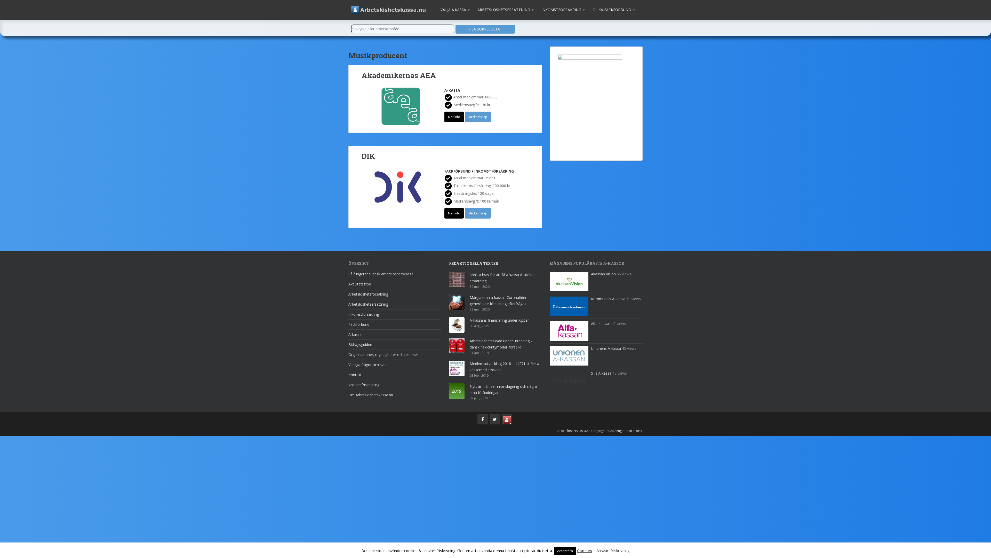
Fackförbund (457, 171)
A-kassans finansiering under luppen (500, 320)
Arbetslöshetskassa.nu (573, 431)
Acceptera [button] (565, 550)
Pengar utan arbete (628, 431)
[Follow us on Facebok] (482, 419)
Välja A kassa (454, 9)
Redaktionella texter (473, 263)
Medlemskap (477, 117)
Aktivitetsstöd (359, 284)
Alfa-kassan (600, 323)
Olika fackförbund (612, 9)
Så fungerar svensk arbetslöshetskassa (380, 274)
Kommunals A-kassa (608, 298)
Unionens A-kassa (606, 348)
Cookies (584, 550)
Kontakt (355, 374)
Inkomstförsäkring (561, 9)
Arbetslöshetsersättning (504, 9)
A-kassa (452, 90)
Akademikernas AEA (399, 75)
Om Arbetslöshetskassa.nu (370, 394)
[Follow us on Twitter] (495, 419)
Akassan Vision (603, 274)
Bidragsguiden (360, 344)
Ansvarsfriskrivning (363, 384)
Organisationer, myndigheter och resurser (383, 354)
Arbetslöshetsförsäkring (368, 294)
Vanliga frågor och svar (367, 364)
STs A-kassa (601, 373)
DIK (368, 156)
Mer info (454, 117)
